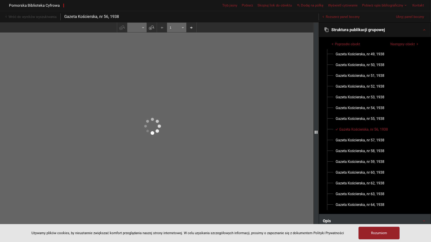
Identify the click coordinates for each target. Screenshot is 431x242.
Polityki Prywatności (328, 233)
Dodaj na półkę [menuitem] (312, 5)
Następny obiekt (402, 44)
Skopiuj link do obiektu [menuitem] (274, 5)
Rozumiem (379, 233)
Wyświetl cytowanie (343, 5)
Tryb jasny (229, 5)
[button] (375, 30)
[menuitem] (360, 54)
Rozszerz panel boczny (343, 17)
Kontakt (418, 5)
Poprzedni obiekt (347, 44)
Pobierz (247, 5)
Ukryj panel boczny (410, 17)
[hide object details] (316, 132)
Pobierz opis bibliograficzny (382, 5)
